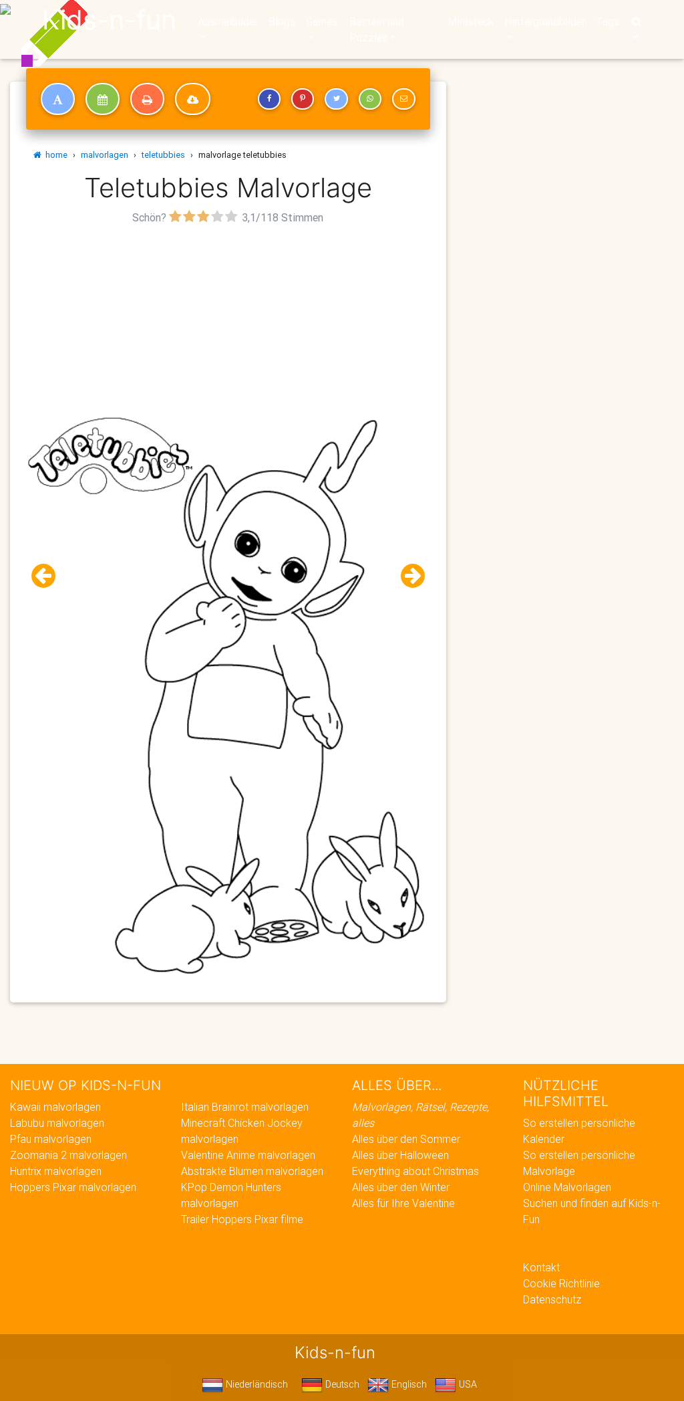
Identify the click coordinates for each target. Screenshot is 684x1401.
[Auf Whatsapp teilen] (370, 99)
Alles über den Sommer (406, 1139)
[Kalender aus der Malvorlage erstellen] (103, 99)
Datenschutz (552, 1299)
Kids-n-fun (109, 20)
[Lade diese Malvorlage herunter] (192, 99)
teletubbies (163, 154)
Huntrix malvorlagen (56, 1171)
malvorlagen (104, 154)
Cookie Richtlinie (561, 1283)
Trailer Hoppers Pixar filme (242, 1219)
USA (466, 1384)
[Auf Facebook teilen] (269, 99)
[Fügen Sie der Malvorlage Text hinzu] (58, 99)
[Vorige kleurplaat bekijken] (48, 576)
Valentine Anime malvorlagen (248, 1155)
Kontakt (541, 1267)
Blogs (282, 21)
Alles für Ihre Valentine (403, 1203)
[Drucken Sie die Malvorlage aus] (147, 99)
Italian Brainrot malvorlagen (245, 1106)
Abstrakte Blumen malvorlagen (252, 1171)
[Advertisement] (228, 321)
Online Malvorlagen (567, 1187)
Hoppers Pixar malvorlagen (73, 1187)
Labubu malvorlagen (57, 1122)
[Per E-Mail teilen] (403, 99)
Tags (607, 21)
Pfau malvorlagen (51, 1139)
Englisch (408, 1384)
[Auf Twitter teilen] (336, 99)
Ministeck (471, 21)
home (54, 154)
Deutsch (341, 1384)
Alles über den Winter (401, 1187)
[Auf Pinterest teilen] (302, 99)
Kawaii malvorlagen (55, 1106)
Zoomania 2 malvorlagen (68, 1155)
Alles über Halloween (400, 1155)
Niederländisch (255, 1384)
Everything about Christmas (415, 1171)
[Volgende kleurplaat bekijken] (407, 576)
